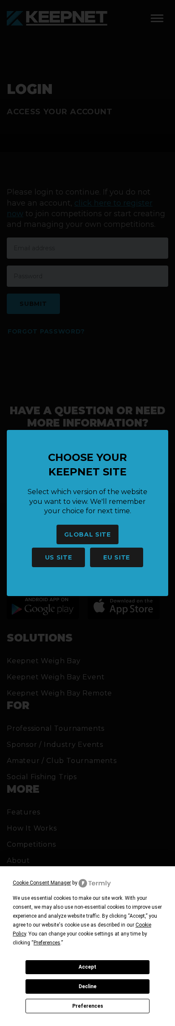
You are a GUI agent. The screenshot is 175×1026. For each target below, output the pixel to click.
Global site (87, 534)
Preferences (87, 1006)
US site (58, 557)
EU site (116, 557)
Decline (87, 986)
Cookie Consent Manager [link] (42, 883)
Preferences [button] (47, 943)
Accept (87, 967)
